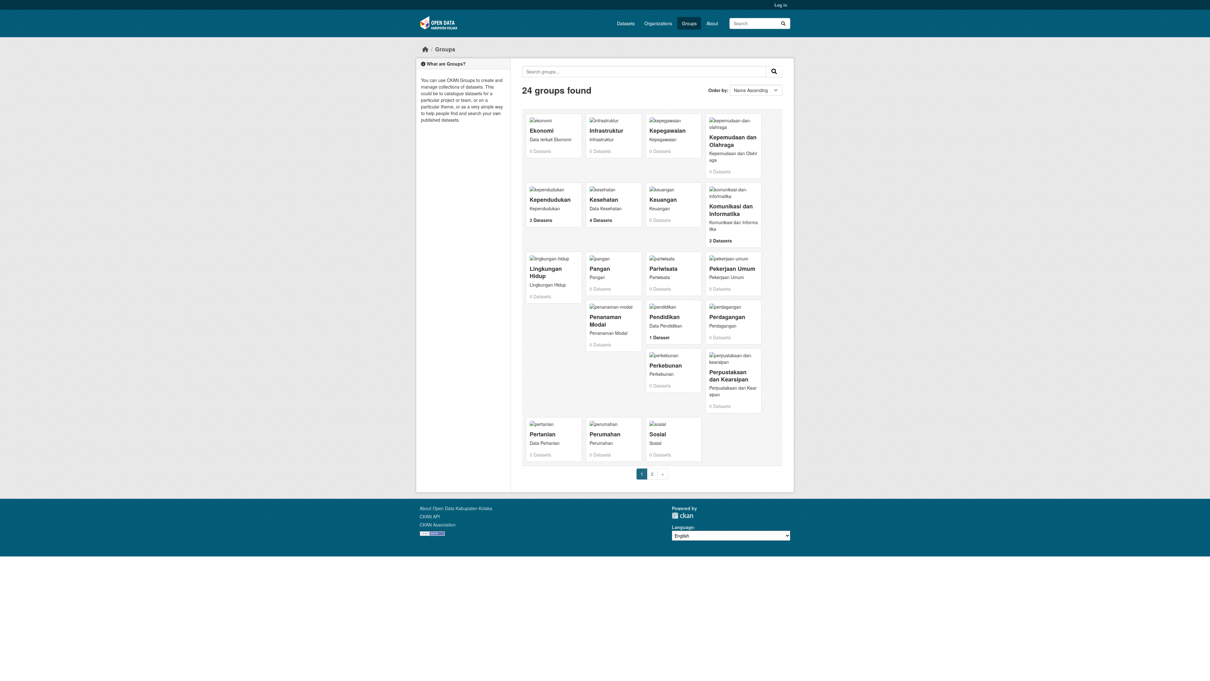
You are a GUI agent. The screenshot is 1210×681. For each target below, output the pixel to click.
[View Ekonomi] (554, 136)
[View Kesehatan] (614, 205)
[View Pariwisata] (674, 274)
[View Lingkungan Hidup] (554, 278)
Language (683, 527)
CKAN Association (438, 524)
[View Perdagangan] (734, 322)
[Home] (425, 49)
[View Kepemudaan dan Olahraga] (734, 146)
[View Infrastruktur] (614, 136)
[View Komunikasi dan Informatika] (734, 215)
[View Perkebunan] (674, 370)
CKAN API (430, 516)
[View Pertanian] (554, 439)
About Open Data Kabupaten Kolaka (456, 508)
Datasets (626, 23)
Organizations (658, 23)
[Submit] (783, 23)
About (712, 23)
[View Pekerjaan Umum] (734, 274)
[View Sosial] (674, 439)
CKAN (682, 515)
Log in (781, 5)
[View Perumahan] (614, 439)
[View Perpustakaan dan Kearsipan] (734, 381)
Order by (717, 90)
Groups (689, 23)
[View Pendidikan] (674, 322)
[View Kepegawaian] (674, 136)
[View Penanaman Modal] (614, 326)
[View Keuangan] (674, 205)
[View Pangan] (614, 274)
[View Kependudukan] (554, 205)
